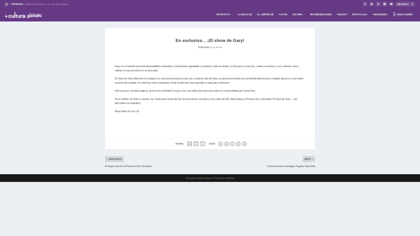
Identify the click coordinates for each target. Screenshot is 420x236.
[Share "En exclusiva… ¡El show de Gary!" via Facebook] (189, 143)
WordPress (230, 178)
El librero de (265, 14)
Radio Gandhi (404, 14)
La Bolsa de (245, 14)
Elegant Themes (205, 178)
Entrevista (223, 14)
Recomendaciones (321, 14)
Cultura (297, 14)
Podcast (342, 14)
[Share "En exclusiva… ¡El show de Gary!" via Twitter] (196, 143)
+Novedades (380, 14)
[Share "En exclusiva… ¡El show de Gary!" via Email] (203, 143)
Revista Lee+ (360, 14)
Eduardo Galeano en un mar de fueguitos (46, 4)
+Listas (283, 14)
